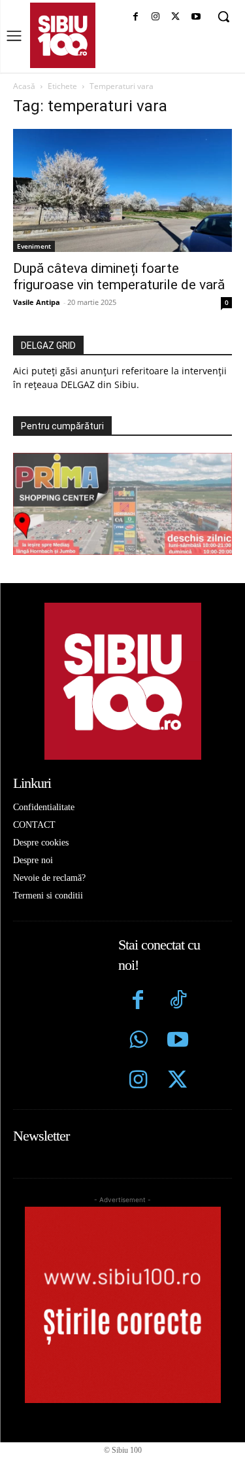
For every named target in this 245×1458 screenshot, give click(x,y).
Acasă (24, 86)
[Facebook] (135, 17)
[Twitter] (178, 1081)
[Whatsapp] (138, 1041)
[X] (175, 17)
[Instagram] (156, 17)
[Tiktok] (178, 1002)
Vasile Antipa (36, 302)
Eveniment (34, 246)
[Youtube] (196, 17)
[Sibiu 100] (62, 35)
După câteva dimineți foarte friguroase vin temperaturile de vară (119, 276)
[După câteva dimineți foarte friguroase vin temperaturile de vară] (122, 190)
